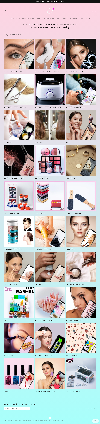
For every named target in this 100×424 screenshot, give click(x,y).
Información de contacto (57, 420)
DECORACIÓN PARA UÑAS (45, 320)
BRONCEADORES (41, 178)
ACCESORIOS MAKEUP (74, 72)
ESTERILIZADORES (73, 391)
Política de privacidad (38, 420)
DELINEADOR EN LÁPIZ (74, 320)
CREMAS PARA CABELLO (75, 285)
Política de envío (47, 420)
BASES (68, 143)
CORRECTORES (9, 285)
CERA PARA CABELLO (12, 249)
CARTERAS (39, 214)
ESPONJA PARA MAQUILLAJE (46, 391)
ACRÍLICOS (8, 143)
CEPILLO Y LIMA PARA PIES (76, 214)
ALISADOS (38, 143)
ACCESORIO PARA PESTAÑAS (46, 72)
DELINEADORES (10, 356)
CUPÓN (6, 320)
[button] (5, 11)
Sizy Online (9, 420)
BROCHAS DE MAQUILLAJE (14, 178)
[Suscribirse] (28, 408)
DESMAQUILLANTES (42, 356)
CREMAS (38, 285)
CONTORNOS (71, 249)
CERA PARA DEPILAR (43, 249)
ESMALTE (7, 391)
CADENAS (69, 178)
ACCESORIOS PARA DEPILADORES (48, 107)
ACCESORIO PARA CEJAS (13, 72)
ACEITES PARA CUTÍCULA (75, 107)
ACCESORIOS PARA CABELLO (15, 107)
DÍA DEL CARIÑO (72, 356)
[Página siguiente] (56, 398)
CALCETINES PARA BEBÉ (13, 214)
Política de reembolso (27, 420)
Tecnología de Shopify (16, 420)
